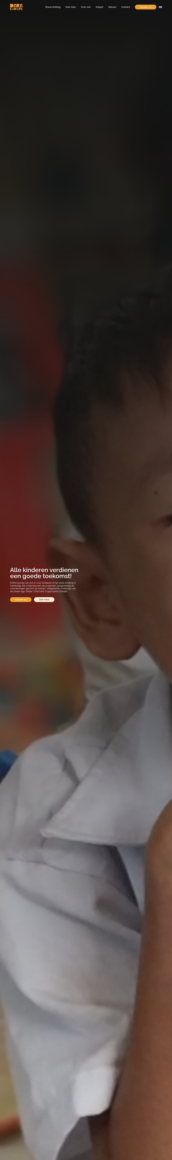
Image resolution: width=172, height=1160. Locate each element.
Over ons (86, 7)
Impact (99, 7)
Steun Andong (52, 7)
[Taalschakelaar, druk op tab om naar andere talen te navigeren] (160, 7)
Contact (125, 7)
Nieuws (112, 7)
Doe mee (70, 7)
